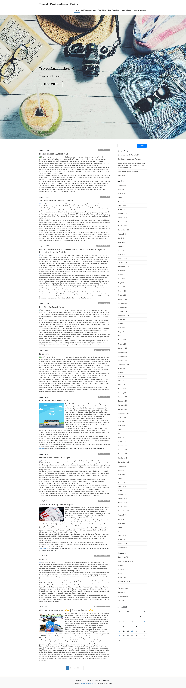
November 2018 (123, 503)
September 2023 (123, 267)
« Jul (119, 645)
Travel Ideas (105, 196)
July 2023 (121, 275)
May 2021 (121, 380)
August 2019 (122, 466)
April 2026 (121, 201)
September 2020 (123, 413)
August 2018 (122, 515)
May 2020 (121, 429)
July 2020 (121, 421)
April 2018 (121, 531)
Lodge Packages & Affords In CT (53, 154)
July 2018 (121, 519)
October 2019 (122, 458)
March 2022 (122, 340)
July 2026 (121, 189)
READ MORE (51, 84)
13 (132, 626)
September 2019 (123, 462)
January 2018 (122, 543)
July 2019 (121, 470)
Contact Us (121, 592)
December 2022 (123, 303)
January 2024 (122, 258)
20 (132, 631)
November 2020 (123, 405)
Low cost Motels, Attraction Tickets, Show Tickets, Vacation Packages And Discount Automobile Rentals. (131, 165)
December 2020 (123, 401)
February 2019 (122, 490)
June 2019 (121, 474)
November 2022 (123, 307)
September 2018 (123, 511)
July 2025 (121, 238)
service (41, 449)
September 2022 (123, 315)
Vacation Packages (103, 245)
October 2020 (122, 409)
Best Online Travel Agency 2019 (53, 401)
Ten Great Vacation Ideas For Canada (56, 201)
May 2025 (121, 246)
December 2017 (123, 547)
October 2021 (122, 360)
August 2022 (122, 319)
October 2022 (122, 311)
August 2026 (122, 185)
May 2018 (121, 527)
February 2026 (122, 209)
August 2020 (122, 417)
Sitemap (121, 600)
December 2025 (123, 218)
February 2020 (122, 442)
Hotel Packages (104, 150)
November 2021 (123, 356)
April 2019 (121, 482)
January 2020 (122, 446)
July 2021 (121, 372)
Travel (120, 573)
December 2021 (123, 352)
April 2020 (121, 434)
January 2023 (122, 299)
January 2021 (122, 397)
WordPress (84, 683)
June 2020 (121, 425)
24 (119, 636)
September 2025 (123, 230)
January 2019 (122, 495)
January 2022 (122, 348)
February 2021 (122, 393)
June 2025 (121, 242)
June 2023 (121, 279)
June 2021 (121, 376)
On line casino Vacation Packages (54, 458)
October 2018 (122, 507)
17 (119, 631)
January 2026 (122, 214)
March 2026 (122, 205)
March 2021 (122, 389)
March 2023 (122, 291)
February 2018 (122, 539)
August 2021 (122, 368)
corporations (43, 548)
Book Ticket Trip (104, 397)
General (120, 565)
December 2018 (123, 499)
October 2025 (122, 226)
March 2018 (122, 535)
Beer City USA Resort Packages (53, 307)
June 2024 (121, 254)
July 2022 (121, 324)
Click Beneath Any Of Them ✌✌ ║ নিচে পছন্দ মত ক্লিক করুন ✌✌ (66, 610)
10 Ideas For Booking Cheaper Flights (56, 504)
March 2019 (122, 486)
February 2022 (122, 344)
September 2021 (123, 364)
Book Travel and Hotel (102, 350)
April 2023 (121, 287)
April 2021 (121, 385)
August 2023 (122, 271)
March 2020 (122, 438)
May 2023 (121, 283)
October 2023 (122, 262)
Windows (43, 559)
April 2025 (121, 250)
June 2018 (121, 523)
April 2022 (121, 336)
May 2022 (121, 332)
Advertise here (123, 588)
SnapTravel (44, 354)
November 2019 (123, 454)
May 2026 (121, 197)
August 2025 (122, 234)
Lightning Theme (93, 683)
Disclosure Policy (123, 596)
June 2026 (121, 193)
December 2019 (123, 450)
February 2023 (122, 295)
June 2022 (121, 328)
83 (78, 668)
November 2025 (123, 222)
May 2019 (121, 478)
